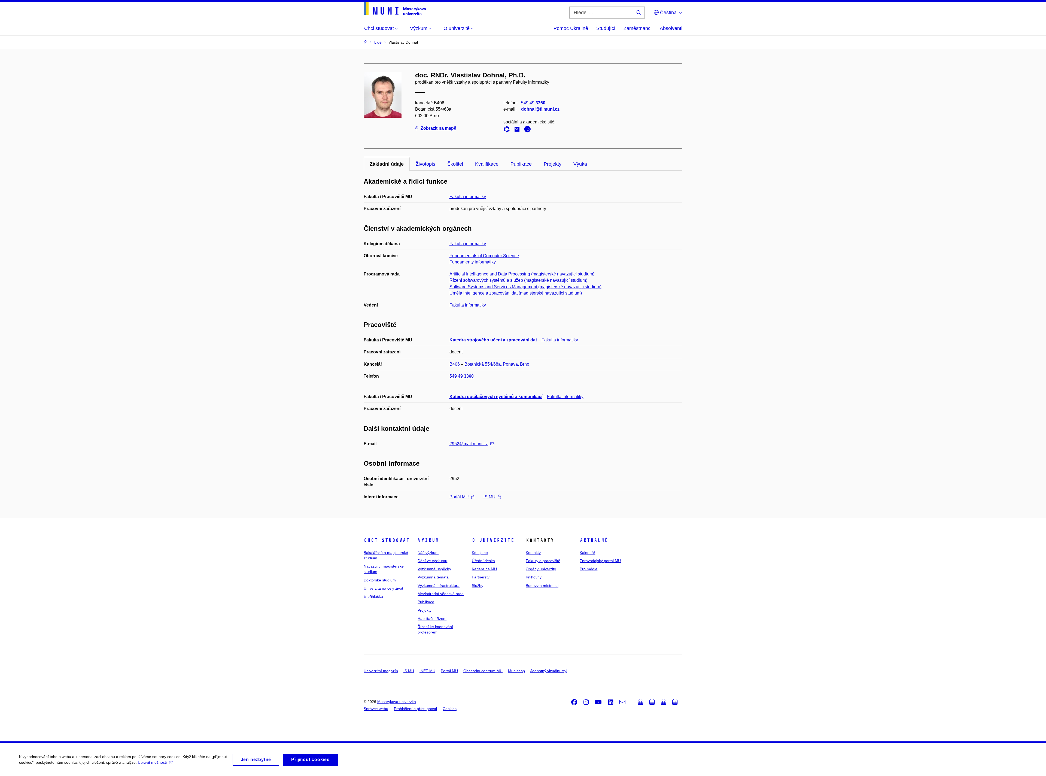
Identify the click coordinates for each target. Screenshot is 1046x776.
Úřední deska (483, 561)
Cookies (450, 709)
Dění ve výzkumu (432, 561)
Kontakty (533, 552)
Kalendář (587, 552)
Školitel (455, 164)
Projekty (552, 164)
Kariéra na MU (484, 569)
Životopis (425, 164)
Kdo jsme (480, 552)
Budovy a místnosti (542, 585)
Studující (605, 28)
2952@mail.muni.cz (468, 443)
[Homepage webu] (395, 8)
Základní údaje (387, 164)
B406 (454, 364)
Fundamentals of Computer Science (484, 255)
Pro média (588, 569)
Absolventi (671, 28)
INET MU (427, 671)
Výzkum (428, 540)
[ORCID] (528, 130)
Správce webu (376, 709)
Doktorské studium (380, 580)
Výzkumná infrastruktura (439, 585)
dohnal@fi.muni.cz (540, 109)
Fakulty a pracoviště (543, 561)
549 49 (533, 103)
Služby (477, 585)
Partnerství (481, 577)
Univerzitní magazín (381, 671)
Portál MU (459, 497)
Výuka (580, 164)
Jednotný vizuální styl (548, 671)
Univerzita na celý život (383, 588)
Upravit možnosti (152, 762)
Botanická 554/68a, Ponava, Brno (496, 364)
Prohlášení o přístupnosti (415, 709)
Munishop (516, 671)
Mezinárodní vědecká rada (441, 594)
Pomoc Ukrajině (571, 28)
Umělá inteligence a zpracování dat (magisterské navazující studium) (515, 293)
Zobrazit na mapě (438, 128)
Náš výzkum (428, 552)
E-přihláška (373, 596)
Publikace (521, 164)
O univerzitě (493, 540)
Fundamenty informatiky (472, 262)
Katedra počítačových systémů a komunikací (495, 396)
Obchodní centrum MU (483, 671)
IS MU (489, 497)
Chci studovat (387, 540)
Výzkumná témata (433, 577)
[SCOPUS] (518, 130)
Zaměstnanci (638, 28)
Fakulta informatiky (467, 196)
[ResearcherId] (508, 130)
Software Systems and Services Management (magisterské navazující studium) (525, 286)
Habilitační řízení (432, 618)
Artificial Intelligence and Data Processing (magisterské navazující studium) (521, 274)
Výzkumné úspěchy (434, 569)
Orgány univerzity (541, 569)
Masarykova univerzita (396, 701)
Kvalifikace (486, 164)
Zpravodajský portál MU (600, 561)
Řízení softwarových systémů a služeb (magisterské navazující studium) (518, 280)
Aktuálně (594, 540)
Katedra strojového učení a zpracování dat (493, 340)
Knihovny (534, 577)
